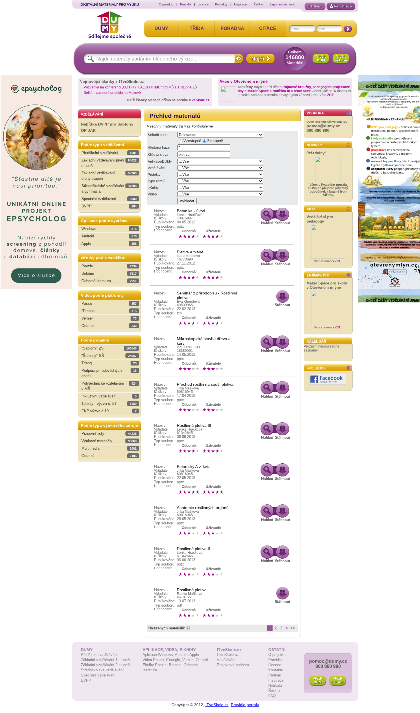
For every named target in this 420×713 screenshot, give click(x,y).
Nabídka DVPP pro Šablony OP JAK (107, 127)
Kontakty (221, 4)
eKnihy (153, 187)
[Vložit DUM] (321, 59)
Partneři (274, 675)
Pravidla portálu (245, 704)
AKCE (312, 209)
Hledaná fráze (159, 147)
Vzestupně (192, 141)
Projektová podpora (233, 665)
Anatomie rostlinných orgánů (203, 507)
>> (292, 628)
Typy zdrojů (156, 181)
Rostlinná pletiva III (194, 425)
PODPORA (315, 113)
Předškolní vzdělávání (99, 655)
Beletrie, (176, 665)
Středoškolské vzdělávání (102, 670)
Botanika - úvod (191, 211)
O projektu (166, 4)
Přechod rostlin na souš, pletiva (205, 384)
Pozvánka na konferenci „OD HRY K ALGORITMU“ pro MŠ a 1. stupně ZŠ (140, 87)
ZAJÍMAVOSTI (318, 275)
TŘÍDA (197, 28)
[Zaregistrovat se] (340, 6)
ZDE (330, 95)
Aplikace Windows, (159, 655)
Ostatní (202, 660)
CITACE (267, 28)
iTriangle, (174, 660)
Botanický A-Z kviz (193, 466)
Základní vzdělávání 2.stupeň (105, 665)
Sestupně (215, 141)
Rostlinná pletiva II (193, 548)
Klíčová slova (158, 154)
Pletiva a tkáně (190, 252)
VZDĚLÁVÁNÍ (92, 114)
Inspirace (240, 4)
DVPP (86, 680)
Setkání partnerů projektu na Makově (112, 93)
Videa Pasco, (154, 660)
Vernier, (189, 660)
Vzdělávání (156, 168)
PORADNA (232, 28)
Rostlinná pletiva (192, 589)
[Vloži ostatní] (338, 681)
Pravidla (185, 4)
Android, (182, 655)
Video (152, 194)
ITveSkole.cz (199, 100)
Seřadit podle (158, 135)
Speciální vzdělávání (98, 675)
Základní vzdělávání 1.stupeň (105, 660)
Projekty (154, 174)
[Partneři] (315, 6)
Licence (203, 4)
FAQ (272, 696)
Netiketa (275, 685)
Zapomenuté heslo (282, 4)
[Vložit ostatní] (341, 59)
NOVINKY (314, 145)
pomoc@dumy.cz (323, 126)
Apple (194, 655)
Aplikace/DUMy (160, 161)
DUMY (161, 28)
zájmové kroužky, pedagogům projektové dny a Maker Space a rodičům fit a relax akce (294, 89)
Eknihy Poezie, (156, 665)
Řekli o (258, 4)
